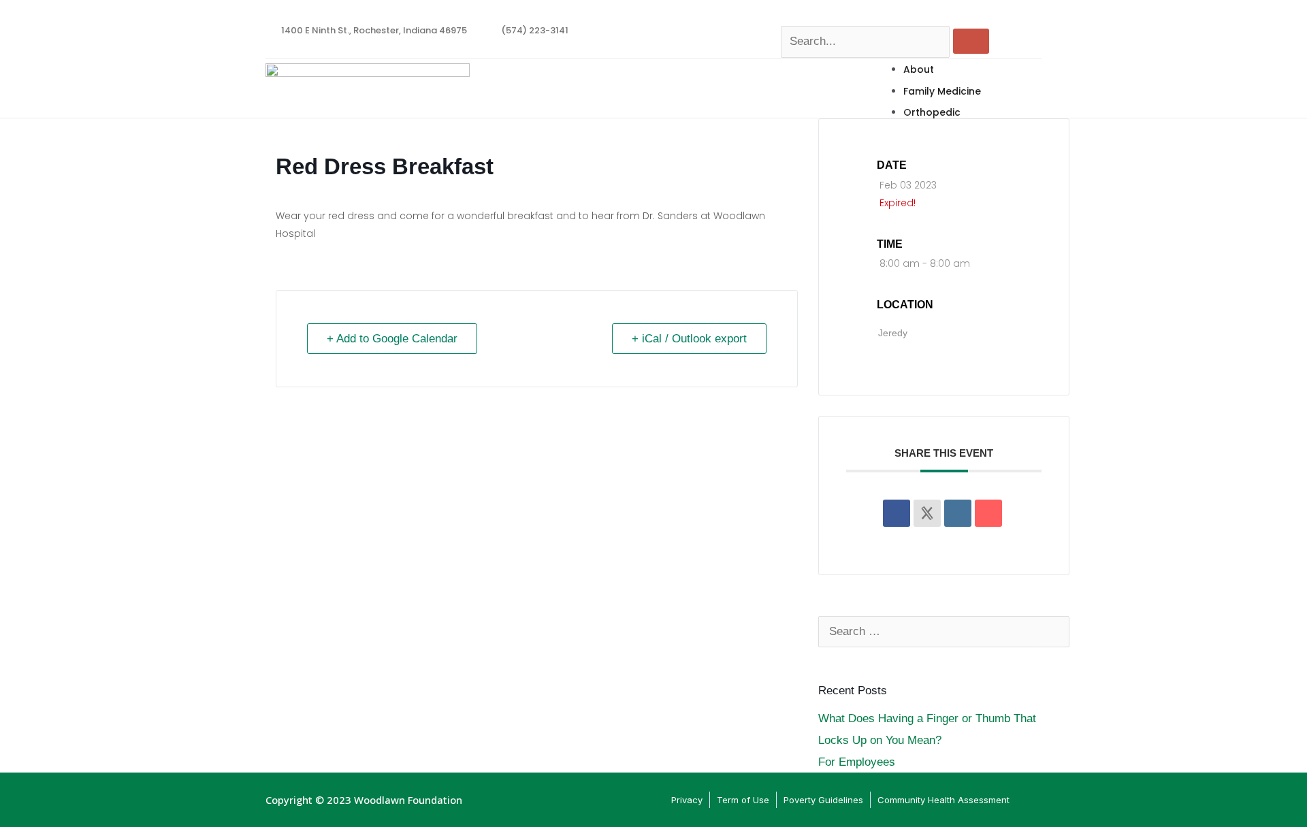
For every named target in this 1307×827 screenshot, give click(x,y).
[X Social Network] (927, 513)
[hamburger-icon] (1028, 65)
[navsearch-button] (788, 14)
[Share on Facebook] (896, 513)
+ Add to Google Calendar (392, 338)
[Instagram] (1038, 22)
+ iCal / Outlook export (689, 338)
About (918, 69)
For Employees (856, 762)
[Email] (988, 513)
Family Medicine (942, 91)
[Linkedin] (957, 513)
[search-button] (971, 41)
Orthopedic (932, 112)
